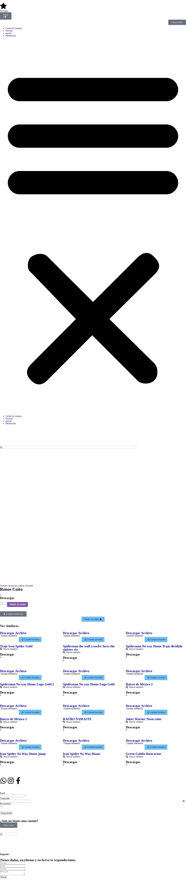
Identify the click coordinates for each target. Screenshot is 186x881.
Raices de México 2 (139, 684)
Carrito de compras (13, 28)
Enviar (3, 877)
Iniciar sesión (6, 813)
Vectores (9, 31)
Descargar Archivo (13, 633)
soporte (8, 33)
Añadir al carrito (17, 604)
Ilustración (12, 586)
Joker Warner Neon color (144, 719)
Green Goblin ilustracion (143, 754)
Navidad (29, 586)
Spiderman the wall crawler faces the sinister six (89, 647)
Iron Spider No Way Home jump (23, 754)
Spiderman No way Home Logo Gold (88, 684)
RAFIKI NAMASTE (77, 719)
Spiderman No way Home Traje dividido (154, 646)
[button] (93, 226)
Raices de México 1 (13, 719)
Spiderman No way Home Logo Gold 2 (27, 684)
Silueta (21, 586)
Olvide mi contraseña (173, 805)
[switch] (1, 806)
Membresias (10, 35)
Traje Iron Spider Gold (16, 646)
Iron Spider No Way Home (81, 754)
